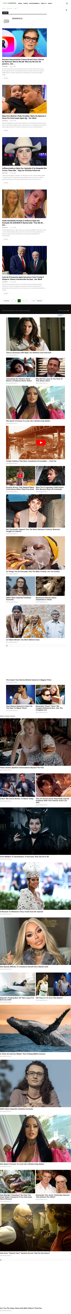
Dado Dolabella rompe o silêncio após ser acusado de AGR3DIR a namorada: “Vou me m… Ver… (23, 222)
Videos (50, 3)
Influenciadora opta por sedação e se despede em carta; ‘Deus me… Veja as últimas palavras (24, 169)
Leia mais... (6, 78)
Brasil (20, 3)
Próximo (39, 301)
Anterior (6, 301)
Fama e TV (44, 3)
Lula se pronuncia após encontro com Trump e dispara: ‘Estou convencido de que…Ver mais (23, 278)
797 (34, 301)
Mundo (25, 3)
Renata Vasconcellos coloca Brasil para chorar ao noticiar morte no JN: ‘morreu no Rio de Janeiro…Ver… (23, 61)
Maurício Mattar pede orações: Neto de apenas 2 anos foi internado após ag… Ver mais (24, 117)
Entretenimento (34, 3)
